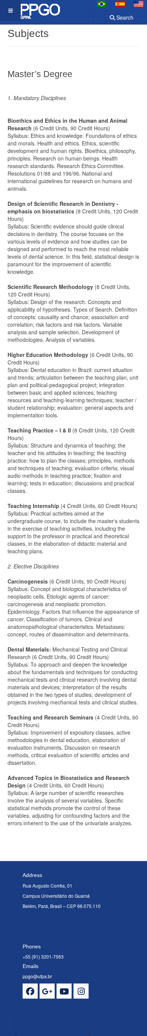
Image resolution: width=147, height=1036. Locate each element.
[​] (30, 991)
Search (124, 17)
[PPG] (38, 10)
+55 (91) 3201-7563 (43, 956)
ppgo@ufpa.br (37, 976)
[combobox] (94, 15)
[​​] (64, 991)
